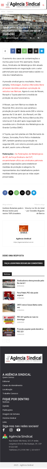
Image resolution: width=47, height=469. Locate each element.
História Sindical (9, 418)
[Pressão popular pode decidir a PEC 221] (9, 332)
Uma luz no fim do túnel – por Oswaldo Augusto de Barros (34, 211)
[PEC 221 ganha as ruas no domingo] (9, 320)
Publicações (8, 410)
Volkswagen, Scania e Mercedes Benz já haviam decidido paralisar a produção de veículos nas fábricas (23, 88)
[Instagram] (11, 430)
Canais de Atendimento (12, 385)
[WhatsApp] (24, 50)
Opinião (6, 406)
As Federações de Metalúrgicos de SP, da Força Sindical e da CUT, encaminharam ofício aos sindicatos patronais (23, 157)
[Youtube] (18, 430)
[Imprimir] (35, 50)
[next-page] (8, 340)
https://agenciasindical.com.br (23, 242)
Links (5, 422)
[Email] (30, 50)
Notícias (10, 11)
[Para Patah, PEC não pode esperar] (9, 295)
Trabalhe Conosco (10, 393)
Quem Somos (8, 377)
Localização (7, 389)
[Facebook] (12, 50)
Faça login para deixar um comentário (23, 263)
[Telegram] (41, 50)
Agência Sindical (12, 38)
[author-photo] (24, 235)
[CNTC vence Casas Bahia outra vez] (9, 308)
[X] (18, 50)
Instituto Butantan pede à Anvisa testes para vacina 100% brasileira (13, 211)
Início (3, 11)
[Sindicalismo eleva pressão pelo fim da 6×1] (9, 283)
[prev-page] (4, 340)
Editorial (6, 381)
